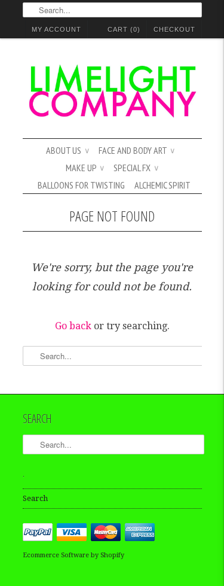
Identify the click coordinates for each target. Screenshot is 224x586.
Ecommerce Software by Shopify (73, 555)
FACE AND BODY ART (136, 150)
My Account (56, 29)
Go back (73, 326)
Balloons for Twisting (81, 185)
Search (35, 498)
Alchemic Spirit (162, 185)
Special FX (135, 168)
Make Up (85, 168)
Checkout (174, 29)
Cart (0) (124, 29)
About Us (67, 150)
